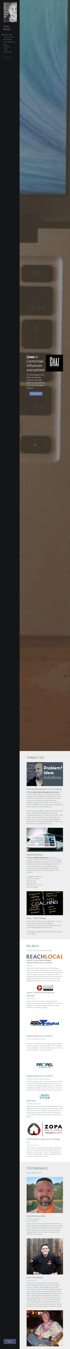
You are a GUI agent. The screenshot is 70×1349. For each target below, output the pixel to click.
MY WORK (7, 39)
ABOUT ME (8, 35)
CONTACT (7, 47)
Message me (36, 394)
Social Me (8, 52)
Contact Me (9, 1341)
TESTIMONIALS (9, 42)
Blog (5, 44)
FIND (6, 49)
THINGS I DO (9, 37)
